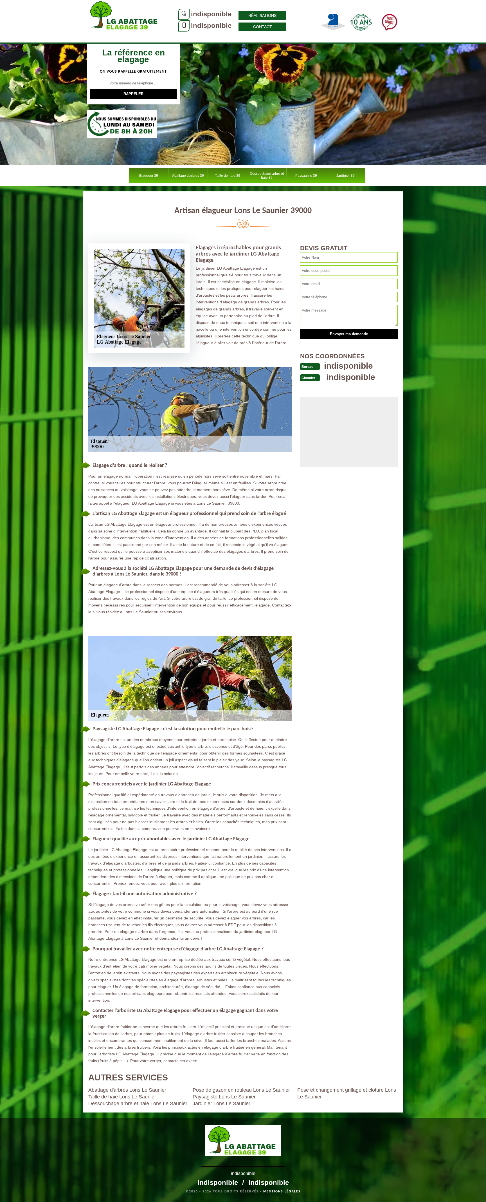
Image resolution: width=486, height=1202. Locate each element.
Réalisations (262, 15)
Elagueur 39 (148, 176)
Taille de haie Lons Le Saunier (122, 1097)
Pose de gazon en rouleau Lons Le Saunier (241, 1090)
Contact (262, 26)
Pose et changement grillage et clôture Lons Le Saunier (346, 1093)
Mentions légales (282, 1191)
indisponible (211, 14)
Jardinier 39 (345, 176)
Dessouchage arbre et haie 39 (267, 176)
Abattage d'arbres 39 (188, 176)
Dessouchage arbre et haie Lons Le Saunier (137, 1103)
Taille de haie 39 (227, 176)
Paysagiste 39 (306, 176)
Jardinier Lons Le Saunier (221, 1103)
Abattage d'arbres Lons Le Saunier (127, 1090)
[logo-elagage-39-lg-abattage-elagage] (125, 21)
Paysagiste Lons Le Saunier (224, 1097)
